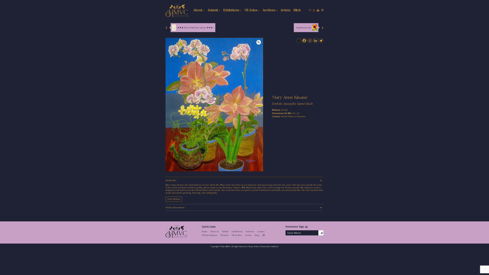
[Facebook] (304, 40)
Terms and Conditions (269, 246)
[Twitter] (321, 40)
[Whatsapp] (310, 40)
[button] (258, 42)
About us (214, 231)
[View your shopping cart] (318, 10)
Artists (285, 10)
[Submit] (320, 232)
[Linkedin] (315, 40)
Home (204, 231)
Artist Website (173, 199)
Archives (269, 10)
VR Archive (237, 235)
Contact (260, 231)
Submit (213, 10)
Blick (297, 10)
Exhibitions (231, 10)
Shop (257, 235)
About (198, 10)
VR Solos (250, 10)
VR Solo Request (209, 235)
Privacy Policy (253, 246)
